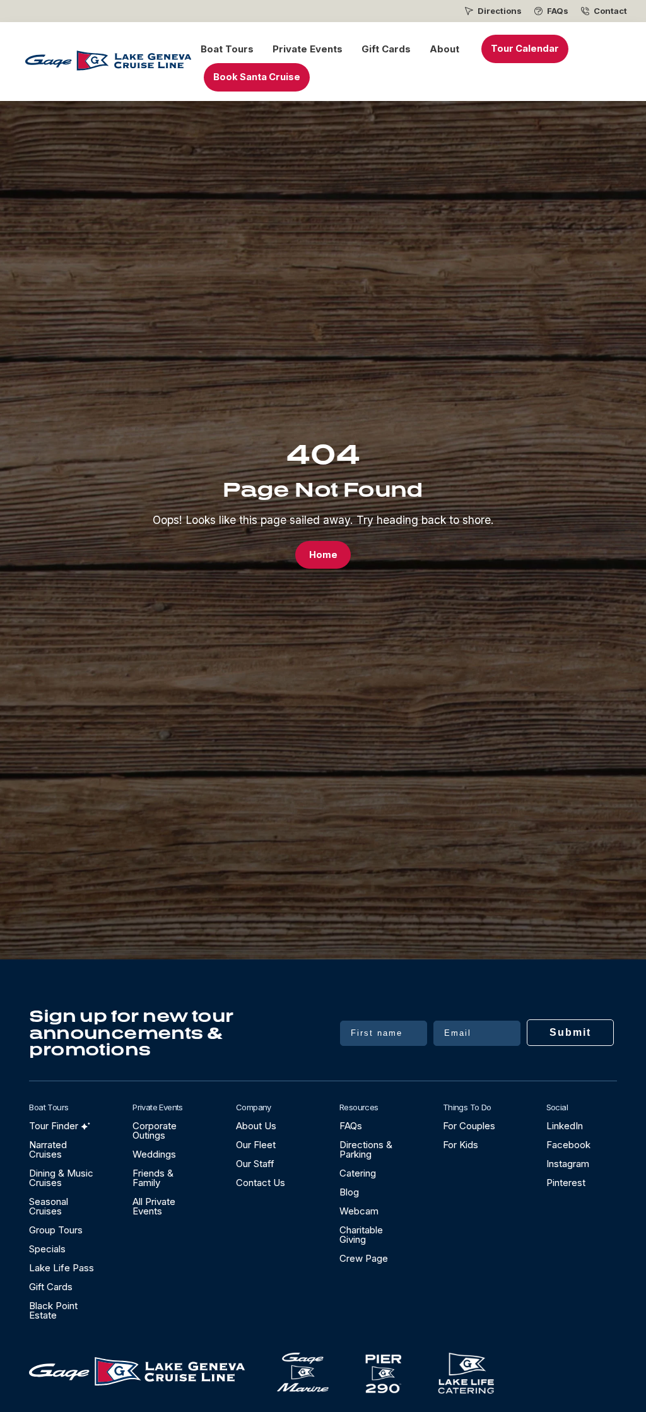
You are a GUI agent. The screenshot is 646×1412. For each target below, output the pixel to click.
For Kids (460, 1144)
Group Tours (56, 1230)
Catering (357, 1173)
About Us (256, 1125)
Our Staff (255, 1163)
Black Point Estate (53, 1310)
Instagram (567, 1163)
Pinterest (565, 1182)
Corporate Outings (154, 1130)
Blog (349, 1192)
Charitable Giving (361, 1234)
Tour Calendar (525, 48)
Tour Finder (53, 1125)
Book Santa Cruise (256, 77)
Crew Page (363, 1258)
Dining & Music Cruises (61, 1177)
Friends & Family (152, 1177)
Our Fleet (256, 1144)
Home (323, 555)
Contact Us (260, 1182)
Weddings (154, 1154)
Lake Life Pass (61, 1268)
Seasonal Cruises (48, 1206)
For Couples (469, 1125)
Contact (610, 11)
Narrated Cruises (48, 1149)
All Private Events (153, 1206)
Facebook (568, 1144)
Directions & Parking (365, 1149)
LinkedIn (564, 1125)
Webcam (359, 1211)
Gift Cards (386, 49)
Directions (500, 11)
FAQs (557, 11)
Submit (570, 1032)
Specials (47, 1249)
